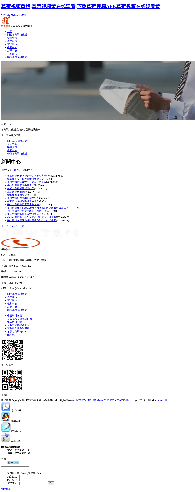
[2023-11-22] (72, 207)
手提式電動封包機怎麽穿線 (22, 198)
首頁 (9, 31)
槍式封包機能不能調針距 (20, 188)
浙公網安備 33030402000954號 (112, 400)
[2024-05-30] (57, 175)
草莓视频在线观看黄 (18, 325)
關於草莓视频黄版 (17, 34)
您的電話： (13, 483)
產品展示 (12, 41)
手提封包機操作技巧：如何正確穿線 (26, 182)
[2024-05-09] (38, 185)
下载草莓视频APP (17, 331)
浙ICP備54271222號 (85, 400)
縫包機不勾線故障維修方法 (22, 201)
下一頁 (20, 226)
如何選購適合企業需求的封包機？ (25, 211)
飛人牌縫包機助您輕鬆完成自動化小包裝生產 (31, 220)
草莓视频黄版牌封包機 (19, 318)
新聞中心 (12, 50)
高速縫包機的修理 (17, 191)
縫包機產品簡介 (15, 195)
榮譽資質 (12, 38)
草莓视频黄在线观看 (18, 328)
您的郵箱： (13, 479)
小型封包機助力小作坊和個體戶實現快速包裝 (31, 217)
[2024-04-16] (40, 188)
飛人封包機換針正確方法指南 (23, 214)
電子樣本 (12, 44)
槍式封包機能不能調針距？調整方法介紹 (29, 175)
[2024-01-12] (43, 201)
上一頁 (5, 226)
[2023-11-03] (50, 211)
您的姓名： (13, 476)
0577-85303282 (9, 14)
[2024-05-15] (52, 182)
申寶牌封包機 (14, 315)
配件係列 (12, 334)
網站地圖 (21, 14)
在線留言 (12, 54)
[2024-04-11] (33, 191)
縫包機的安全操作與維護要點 (23, 179)
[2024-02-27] (43, 198)
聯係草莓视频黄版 (17, 57)
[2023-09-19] (62, 217)
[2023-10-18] (45, 214)
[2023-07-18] (62, 220)
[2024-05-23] (45, 179)
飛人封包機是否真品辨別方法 (23, 204)
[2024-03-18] (30, 195)
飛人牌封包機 (14, 322)
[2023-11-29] (45, 204)
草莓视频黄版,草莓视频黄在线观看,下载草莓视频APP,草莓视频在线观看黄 (80, 6)
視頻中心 (12, 47)
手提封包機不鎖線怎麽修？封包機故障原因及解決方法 (36, 207)
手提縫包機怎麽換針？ (19, 185)
